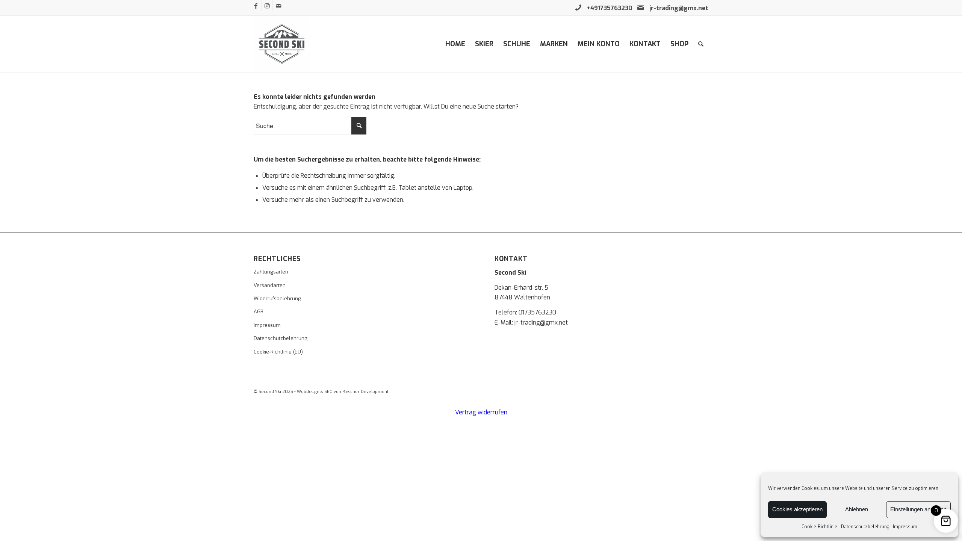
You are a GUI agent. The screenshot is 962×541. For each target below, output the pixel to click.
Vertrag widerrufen (481, 412)
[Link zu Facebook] (255, 5)
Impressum (905, 527)
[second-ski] (282, 44)
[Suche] (700, 44)
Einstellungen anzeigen (918, 509)
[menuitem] (455, 44)
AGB (258, 311)
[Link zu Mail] (278, 5)
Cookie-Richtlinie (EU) (278, 352)
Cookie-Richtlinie (819, 527)
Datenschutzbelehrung (865, 527)
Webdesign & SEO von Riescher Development (343, 391)
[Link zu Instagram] (267, 5)
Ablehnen (856, 509)
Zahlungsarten (271, 272)
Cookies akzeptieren (797, 509)
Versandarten (270, 285)
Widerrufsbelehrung (277, 298)
